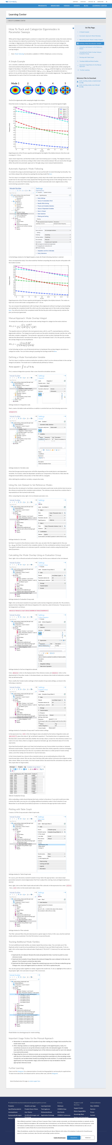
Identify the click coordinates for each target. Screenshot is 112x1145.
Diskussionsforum (46, 1112)
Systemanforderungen (15, 1115)
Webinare (60, 1106)
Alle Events (60, 1112)
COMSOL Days (61, 1109)
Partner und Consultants (81, 1117)
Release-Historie (13, 1118)
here (50, 174)
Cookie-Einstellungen (60, 1138)
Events (77, 6)
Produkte (42, 6)
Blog (86, 6)
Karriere (92, 1109)
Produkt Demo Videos (31, 1109)
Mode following (19, 54)
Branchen (55, 6)
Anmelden (100, 1)
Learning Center (99, 6)
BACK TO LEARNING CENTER (16, 21)
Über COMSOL (94, 1106)
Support (75, 1)
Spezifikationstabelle (14, 1109)
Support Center (78, 1108)
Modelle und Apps (30, 1106)
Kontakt (83, 1)
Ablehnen (88, 1137)
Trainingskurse (45, 1109)
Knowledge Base (79, 1114)
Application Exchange (47, 1115)
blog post (21, 1071)
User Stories (28, 1112)
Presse (92, 1112)
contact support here (34, 1081)
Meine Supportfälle (80, 1111)
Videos (67, 6)
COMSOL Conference (63, 1115)
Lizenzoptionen (13, 1112)
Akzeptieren (73, 1137)
